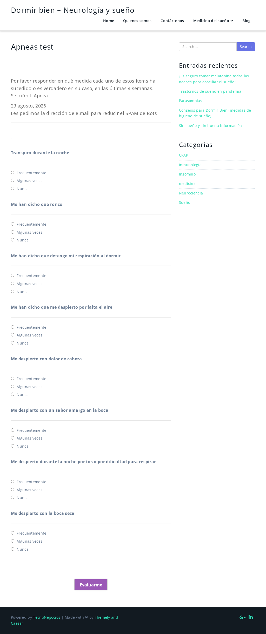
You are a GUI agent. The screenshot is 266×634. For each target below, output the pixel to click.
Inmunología (190, 164)
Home (108, 20)
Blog (246, 20)
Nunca (23, 188)
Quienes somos (137, 20)
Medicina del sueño (211, 20)
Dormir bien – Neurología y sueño (73, 10)
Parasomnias (190, 100)
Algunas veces (29, 180)
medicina (187, 183)
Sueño (184, 202)
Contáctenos (172, 20)
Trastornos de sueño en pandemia (210, 91)
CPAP (183, 155)
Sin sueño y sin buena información (210, 125)
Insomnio (187, 174)
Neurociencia (191, 193)
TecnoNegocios (46, 617)
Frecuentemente (31, 172)
